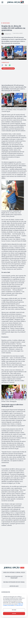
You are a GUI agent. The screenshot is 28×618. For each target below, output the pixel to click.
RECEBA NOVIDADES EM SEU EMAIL (14, 582)
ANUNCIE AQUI (14, 586)
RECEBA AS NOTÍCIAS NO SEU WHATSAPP (14, 577)
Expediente (5, 592)
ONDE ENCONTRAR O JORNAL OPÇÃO (14, 572)
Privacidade (11, 605)
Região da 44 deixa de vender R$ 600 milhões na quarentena (13, 28)
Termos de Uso (19, 605)
